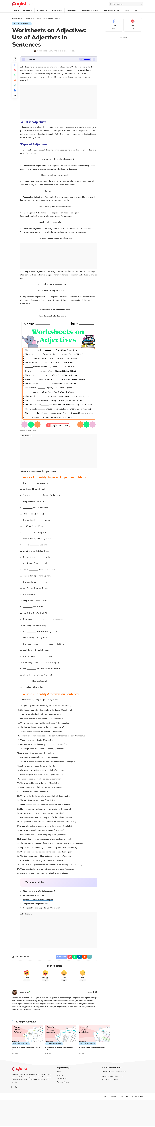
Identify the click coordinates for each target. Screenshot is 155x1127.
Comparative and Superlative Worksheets (42, 907)
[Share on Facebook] (14, 65)
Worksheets (20, 19)
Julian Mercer (43, 51)
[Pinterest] (96, 992)
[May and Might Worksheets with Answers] (94, 1033)
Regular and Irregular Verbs (36, 903)
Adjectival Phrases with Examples (38, 899)
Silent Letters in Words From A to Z (39, 891)
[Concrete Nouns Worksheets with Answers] (27, 1033)
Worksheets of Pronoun (33, 895)
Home (14, 19)
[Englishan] (22, 4)
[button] (136, 10)
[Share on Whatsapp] (14, 75)
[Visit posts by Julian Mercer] (14, 992)
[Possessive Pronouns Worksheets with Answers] (60, 1033)
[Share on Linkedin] (79, 957)
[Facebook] (93, 992)
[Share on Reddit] (14, 80)
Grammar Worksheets (22, 23)
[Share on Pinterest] (14, 70)
